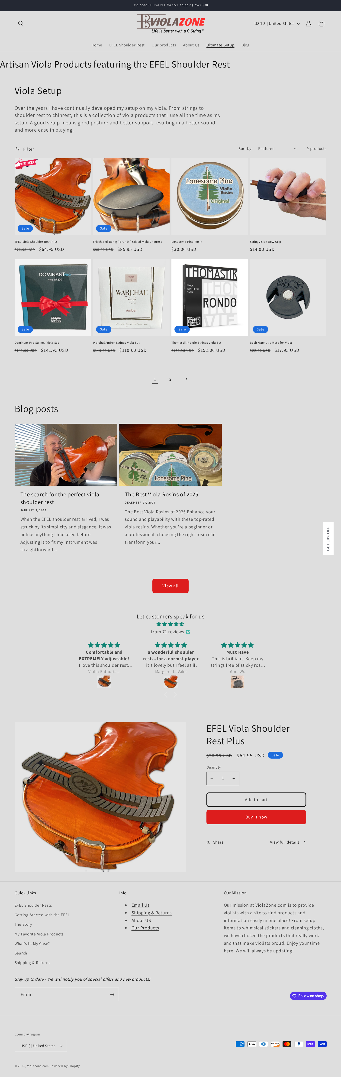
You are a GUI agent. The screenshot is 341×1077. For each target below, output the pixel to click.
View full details (284, 842)
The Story (23, 924)
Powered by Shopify (65, 1066)
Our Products (145, 928)
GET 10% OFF (328, 538)
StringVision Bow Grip (265, 242)
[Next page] (186, 379)
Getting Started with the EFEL (42, 914)
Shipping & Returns (33, 962)
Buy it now (256, 817)
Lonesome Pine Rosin (186, 242)
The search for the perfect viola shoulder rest (60, 498)
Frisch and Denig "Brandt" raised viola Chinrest (127, 242)
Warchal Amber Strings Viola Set (116, 343)
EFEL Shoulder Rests (33, 905)
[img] (170, 624)
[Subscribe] (112, 994)
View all (170, 586)
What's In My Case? (32, 943)
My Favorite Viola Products (39, 934)
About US (141, 920)
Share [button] (218, 842)
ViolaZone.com (38, 1066)
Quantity (213, 767)
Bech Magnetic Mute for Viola (271, 343)
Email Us (141, 905)
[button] (21, 23)
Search (21, 953)
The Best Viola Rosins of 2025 (161, 494)
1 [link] (155, 379)
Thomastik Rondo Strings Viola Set (196, 343)
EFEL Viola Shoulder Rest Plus (36, 242)
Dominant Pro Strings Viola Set (37, 343)
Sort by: (245, 148)
